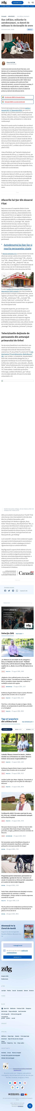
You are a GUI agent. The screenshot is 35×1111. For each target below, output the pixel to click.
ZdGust (4, 1023)
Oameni (17, 1036)
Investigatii (5, 1048)
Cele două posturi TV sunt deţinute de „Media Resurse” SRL (17, 354)
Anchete (3, 1043)
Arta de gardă (5, 1014)
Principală (3, 16)
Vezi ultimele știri (27, 721)
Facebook (20, 1083)
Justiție (3, 990)
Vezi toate (19, 633)
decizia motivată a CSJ (10, 254)
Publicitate (4, 979)
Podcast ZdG (20, 1008)
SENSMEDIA (20, 1106)
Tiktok (22, 1087)
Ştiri (3, 986)
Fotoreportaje (25, 1036)
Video (3, 996)
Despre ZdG (4, 976)
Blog (3, 1004)
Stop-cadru (20, 1043)
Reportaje (9, 686)
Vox (15, 1043)
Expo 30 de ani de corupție (15, 1039)
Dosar (9, 1052)
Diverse (31, 990)
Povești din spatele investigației (10, 1055)
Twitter (17, 1087)
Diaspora (28, 1008)
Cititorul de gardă (16, 1014)
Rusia (18, 729)
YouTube (15, 1083)
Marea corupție (16, 1052)
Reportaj (10, 1043)
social (13, 1018)
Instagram (25, 1083)
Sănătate (13, 1008)
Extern (26, 990)
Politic (8, 671)
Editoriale (4, 1011)
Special (4, 1031)
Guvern (7, 729)
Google (12, 1087)
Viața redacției (13, 1011)
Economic (20, 990)
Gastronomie (22, 1011)
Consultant (4, 1017)
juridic (3, 1018)
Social (3, 849)
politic (8, 1018)
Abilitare (3, 1036)
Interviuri (9, 836)
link (5, 621)
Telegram (10, 1083)
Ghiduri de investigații (7, 1058)
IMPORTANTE (11, 16)
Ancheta (3, 1052)
